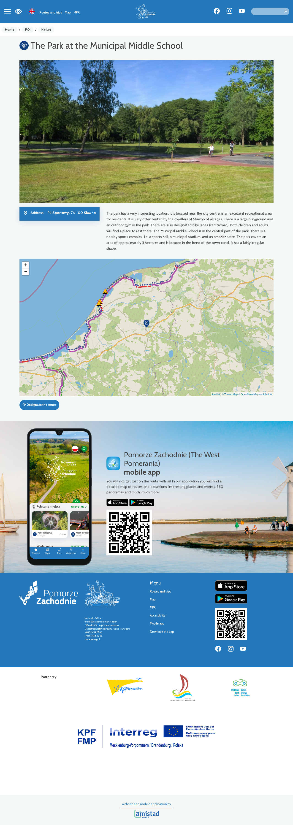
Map (68, 12)
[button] (146, 323)
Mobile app (157, 623)
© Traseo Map (230, 394)
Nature (46, 29)
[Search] (285, 11)
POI (27, 29)
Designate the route (41, 405)
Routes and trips (51, 12)
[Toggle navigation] (7, 11)
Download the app (162, 631)
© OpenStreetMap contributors (255, 394)
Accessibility (157, 615)
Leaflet (216, 394)
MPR (76, 12)
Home (9, 29)
